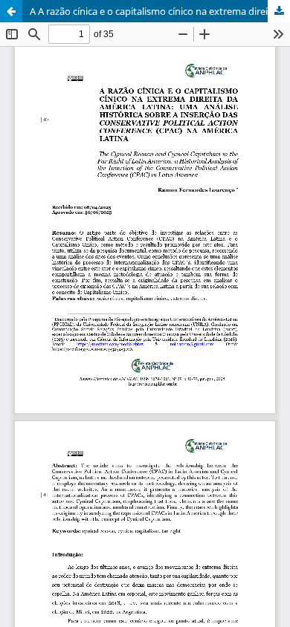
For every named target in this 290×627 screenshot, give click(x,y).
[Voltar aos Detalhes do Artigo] (11, 11)
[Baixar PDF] (279, 11)
